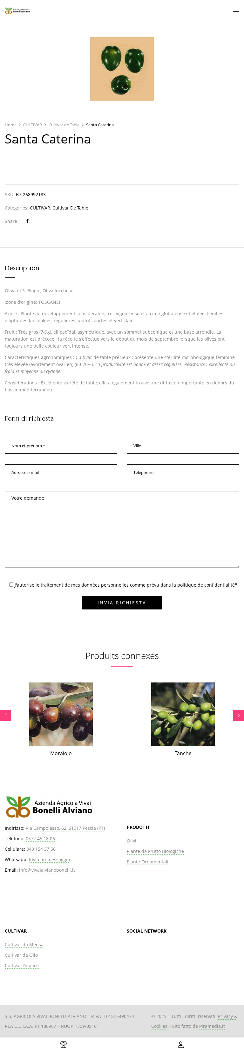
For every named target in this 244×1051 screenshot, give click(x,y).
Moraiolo (61, 753)
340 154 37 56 (41, 849)
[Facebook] (27, 221)
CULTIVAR (32, 125)
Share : (12, 221)
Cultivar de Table (64, 125)
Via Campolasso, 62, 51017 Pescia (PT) (65, 828)
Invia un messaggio (49, 859)
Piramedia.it (212, 1026)
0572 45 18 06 (40, 838)
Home (11, 125)
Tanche (183, 753)
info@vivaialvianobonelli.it (47, 870)
